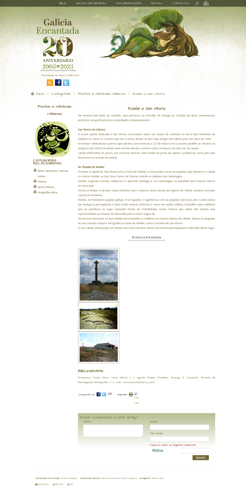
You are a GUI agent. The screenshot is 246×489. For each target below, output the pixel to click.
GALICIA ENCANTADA (90, 3)
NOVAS (155, 3)
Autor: (154, 422)
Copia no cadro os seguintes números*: (173, 445)
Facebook (43, 484)
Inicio (40, 94)
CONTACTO (179, 3)
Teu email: (156, 433)
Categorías (61, 94)
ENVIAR (200, 457)
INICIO (62, 3)
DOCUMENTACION (128, 3)
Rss (71, 484)
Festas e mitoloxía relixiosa (101, 94)
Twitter (59, 484)
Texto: (87, 422)
